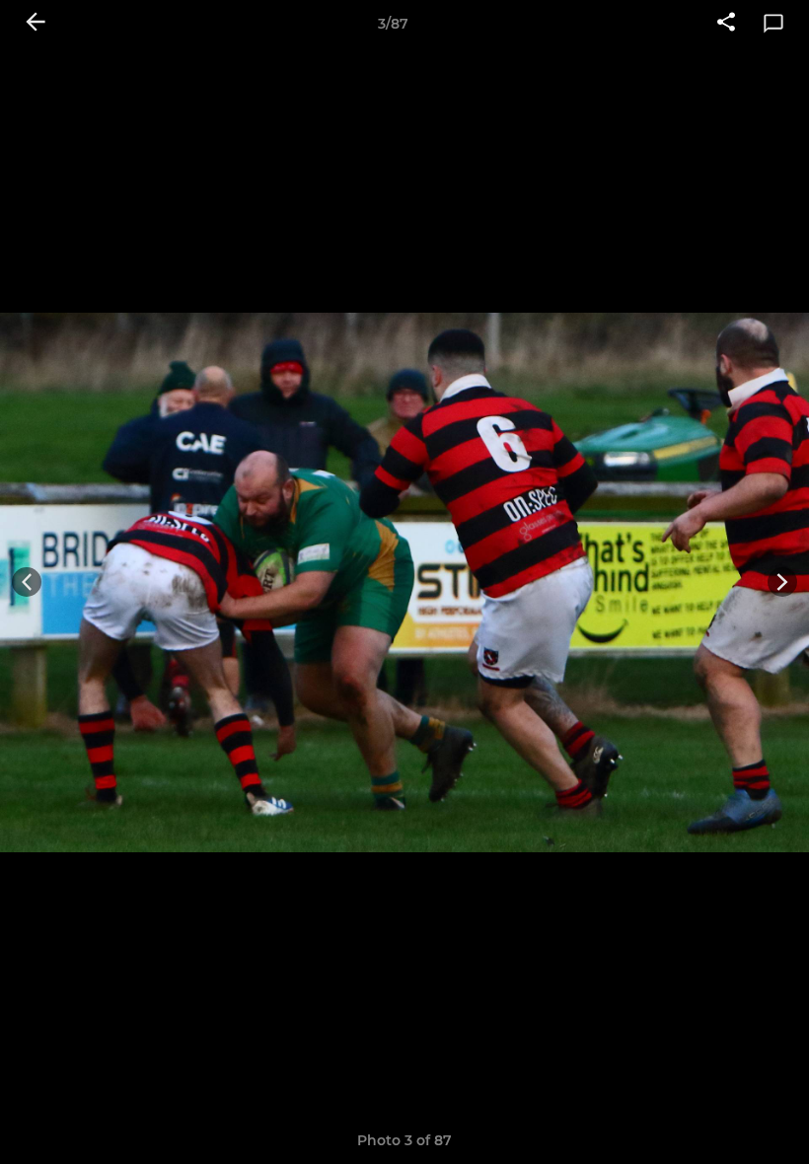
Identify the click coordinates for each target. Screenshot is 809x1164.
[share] (726, 23)
